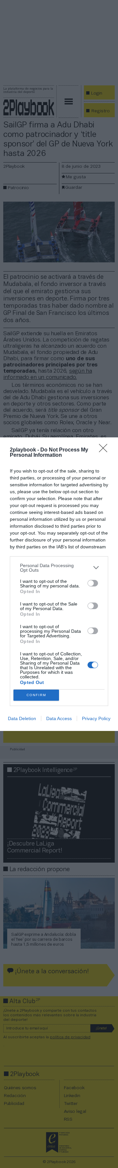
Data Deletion (22, 718)
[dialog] (59, 584)
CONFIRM (36, 695)
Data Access (59, 718)
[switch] (93, 583)
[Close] (105, 450)
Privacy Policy (96, 718)
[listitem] (59, 567)
